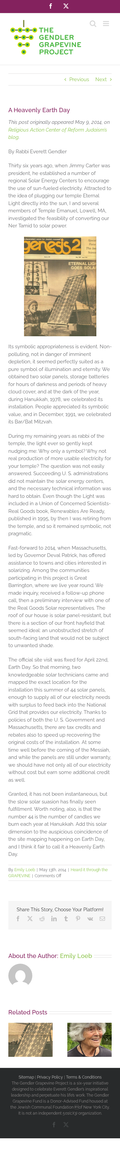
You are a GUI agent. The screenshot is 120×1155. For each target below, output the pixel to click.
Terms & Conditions (84, 1077)
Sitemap (26, 1077)
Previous (79, 79)
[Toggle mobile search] (93, 23)
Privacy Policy (50, 1077)
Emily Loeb (24, 870)
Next (101, 79)
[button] (13, 1040)
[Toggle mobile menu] (106, 23)
